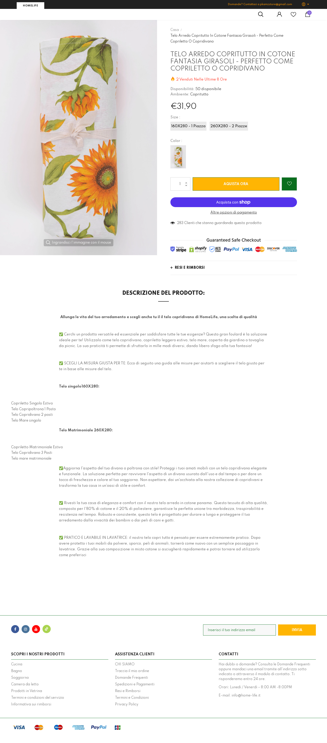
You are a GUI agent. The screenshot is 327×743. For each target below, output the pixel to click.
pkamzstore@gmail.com (276, 4)
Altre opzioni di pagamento (233, 212)
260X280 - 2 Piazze (228, 126)
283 (180, 223)
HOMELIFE (30, 5)
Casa (174, 30)
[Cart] (307, 16)
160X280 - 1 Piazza (188, 126)
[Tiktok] (46, 629)
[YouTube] (36, 629)
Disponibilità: (182, 89)
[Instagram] (26, 629)
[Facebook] (15, 629)
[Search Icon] (263, 14)
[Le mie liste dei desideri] (293, 16)
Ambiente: (179, 94)
